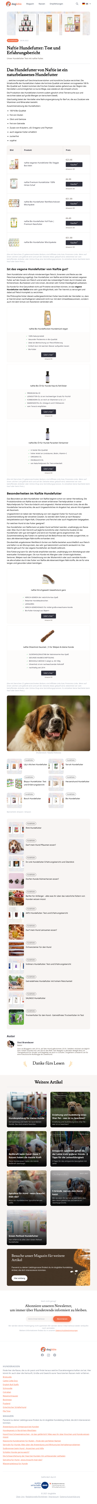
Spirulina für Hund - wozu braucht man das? (22, 1459)
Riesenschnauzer (10, 1396)
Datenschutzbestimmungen (67, 1330)
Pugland (6, 1403)
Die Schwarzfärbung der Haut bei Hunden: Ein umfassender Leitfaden (34, 1456)
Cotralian (7, 1392)
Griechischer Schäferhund (14, 1407)
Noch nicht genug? (48, 1301)
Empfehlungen (56, 3)
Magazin (30, 3)
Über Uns (20, 1496)
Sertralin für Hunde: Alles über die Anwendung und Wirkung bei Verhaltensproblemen (41, 1444)
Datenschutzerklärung (70, 1496)
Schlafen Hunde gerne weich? (16, 1452)
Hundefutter (13, 40)
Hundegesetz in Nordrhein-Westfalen (19, 1430)
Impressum (53, 1496)
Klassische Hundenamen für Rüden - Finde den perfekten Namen (32, 1441)
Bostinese (7, 1399)
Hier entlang (19, 1278)
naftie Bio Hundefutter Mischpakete (40, 242)
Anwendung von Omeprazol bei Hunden (21, 1426)
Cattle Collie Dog (10, 1380)
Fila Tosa (6, 1411)
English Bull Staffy (11, 1384)
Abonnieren (62, 1319)
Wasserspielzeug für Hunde (15, 1463)
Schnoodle (7, 1388)
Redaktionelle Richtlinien (37, 1496)
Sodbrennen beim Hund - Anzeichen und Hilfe (23, 1448)
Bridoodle (7, 1377)
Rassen (42, 3)
